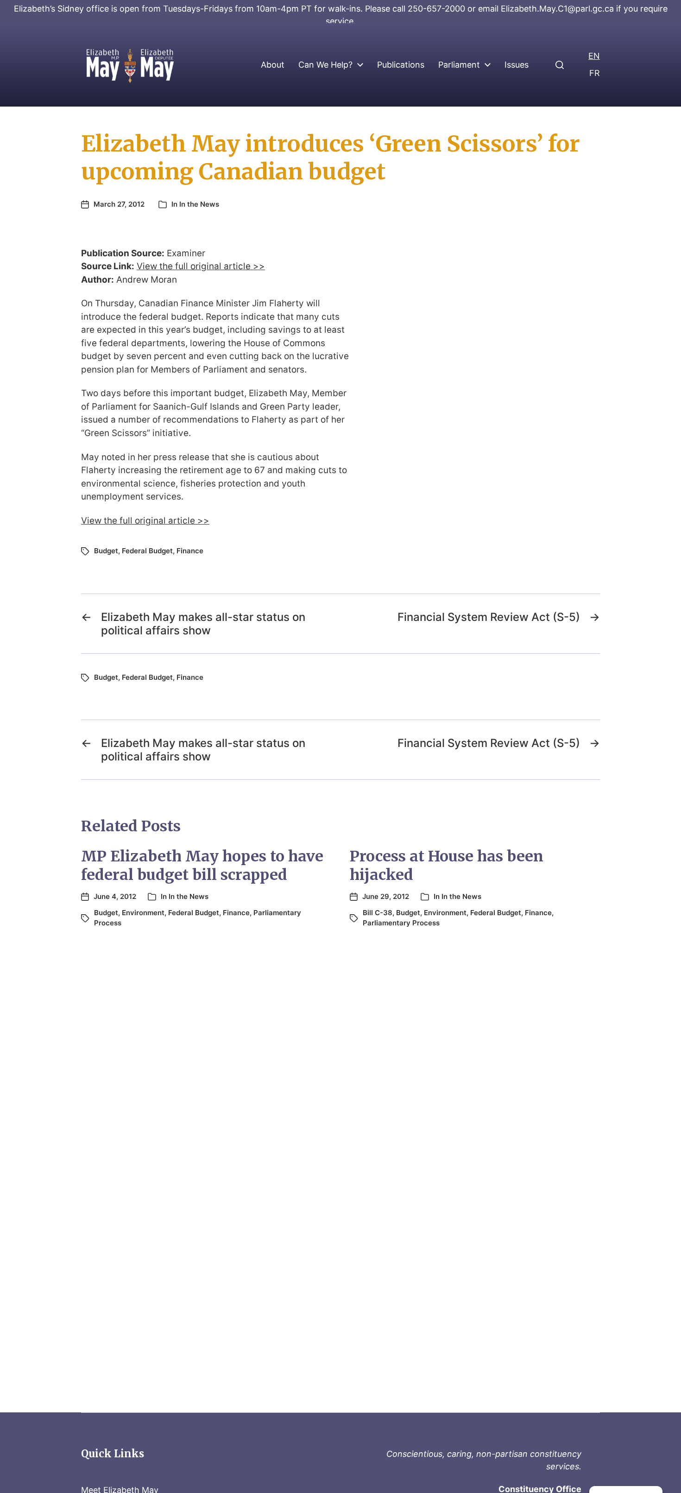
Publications (400, 65)
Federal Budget (147, 550)
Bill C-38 (377, 912)
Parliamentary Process (401, 922)
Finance (190, 550)
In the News (199, 204)
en (594, 56)
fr (594, 73)
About (272, 65)
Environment (143, 912)
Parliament (459, 65)
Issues (516, 65)
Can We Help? (325, 65)
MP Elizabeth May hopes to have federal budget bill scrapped (202, 865)
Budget (106, 550)
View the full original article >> (201, 266)
